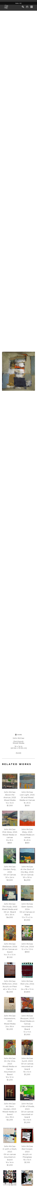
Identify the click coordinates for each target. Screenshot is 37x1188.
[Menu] (31, 7)
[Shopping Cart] (27, 7)
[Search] (23, 7)
